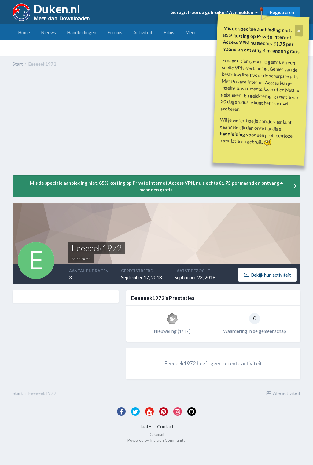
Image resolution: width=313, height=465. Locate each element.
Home (24, 32)
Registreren (282, 12)
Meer (190, 32)
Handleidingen (81, 32)
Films (169, 32)
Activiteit (143, 32)
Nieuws (48, 32)
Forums (114, 32)
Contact (165, 426)
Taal (144, 426)
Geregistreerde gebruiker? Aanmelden (212, 12)
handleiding (232, 134)
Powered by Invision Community (156, 440)
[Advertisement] (84, 125)
